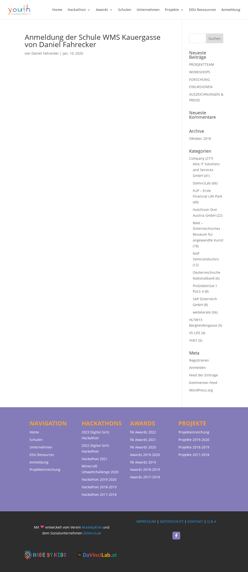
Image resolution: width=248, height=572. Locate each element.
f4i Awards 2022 (143, 432)
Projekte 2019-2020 (193, 439)
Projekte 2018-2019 (193, 447)
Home (57, 10)
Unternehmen (148, 10)
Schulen (124, 10)
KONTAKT (195, 521)
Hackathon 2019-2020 (99, 479)
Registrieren (199, 360)
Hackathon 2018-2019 (99, 487)
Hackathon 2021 (95, 458)
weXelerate (202, 312)
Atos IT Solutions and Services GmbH (206, 170)
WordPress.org (201, 390)
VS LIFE (194, 333)
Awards (102, 10)
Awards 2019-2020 (145, 454)
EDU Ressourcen (202, 10)
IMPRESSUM (146, 521)
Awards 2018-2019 (145, 469)
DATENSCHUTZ (172, 521)
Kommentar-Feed (203, 382)
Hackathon (77, 10)
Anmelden (197, 367)
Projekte (172, 10)
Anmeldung (230, 10)
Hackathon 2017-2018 (99, 494)
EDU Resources (42, 454)
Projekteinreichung (45, 469)
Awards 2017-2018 (145, 477)
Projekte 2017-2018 (193, 454)
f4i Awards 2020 (143, 447)
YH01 (193, 340)
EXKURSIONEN (201, 86)
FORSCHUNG (199, 79)
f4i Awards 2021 (143, 439)
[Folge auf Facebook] (176, 535)
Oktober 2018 (200, 138)
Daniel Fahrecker (45, 53)
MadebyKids (92, 527)
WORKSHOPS (199, 72)
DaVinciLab (202, 183)
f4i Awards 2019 (143, 462)
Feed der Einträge (203, 375)
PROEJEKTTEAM (201, 64)
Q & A (211, 521)
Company (196, 158)
